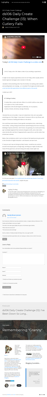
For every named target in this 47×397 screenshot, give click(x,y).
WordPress (37, 346)
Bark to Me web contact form (12, 360)
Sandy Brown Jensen (14, 215)
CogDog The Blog (12, 189)
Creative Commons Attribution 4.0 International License (33, 359)
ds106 (4, 185)
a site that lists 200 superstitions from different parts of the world (19, 88)
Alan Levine (39, 347)
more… (6, 355)
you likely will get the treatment (11, 367)
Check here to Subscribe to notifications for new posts (15, 294)
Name (4, 267)
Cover (14, 394)
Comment (4, 252)
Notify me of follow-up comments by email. (12, 279)
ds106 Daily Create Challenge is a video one (25, 62)
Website (4, 275)
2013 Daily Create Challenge (12, 10)
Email (3, 271)
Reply (4, 239)
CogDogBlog (5, 2)
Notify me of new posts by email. (10, 283)
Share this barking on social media (11, 184)
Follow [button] (19, 385)
